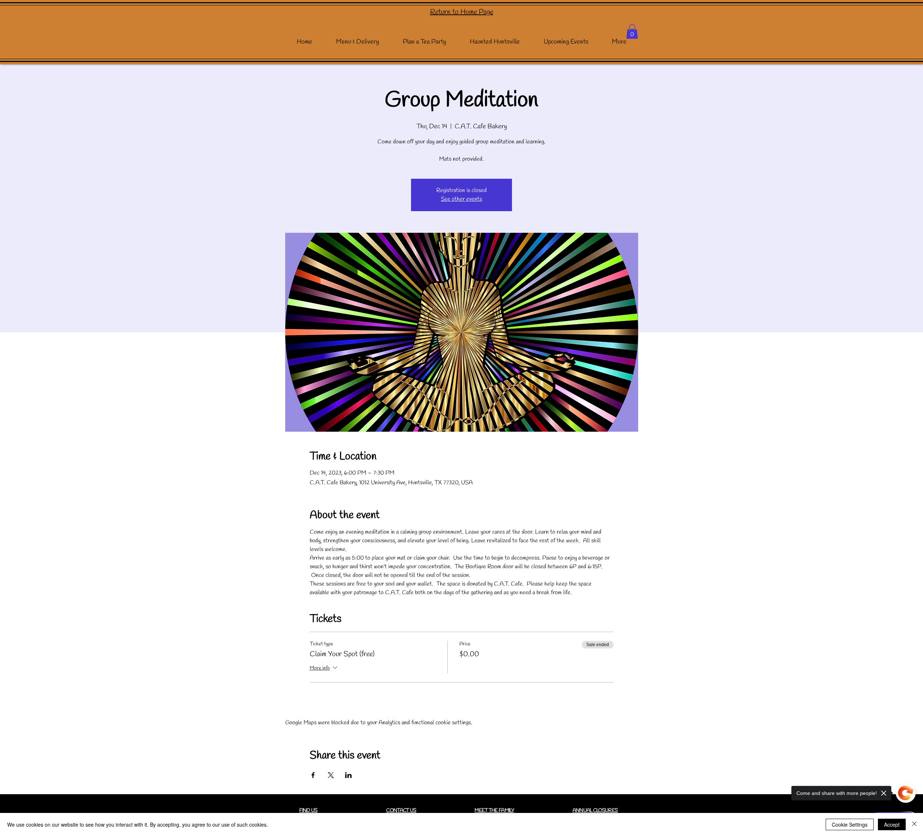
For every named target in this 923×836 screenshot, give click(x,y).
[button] (632, 31)
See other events (461, 199)
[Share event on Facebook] (313, 775)
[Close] (914, 824)
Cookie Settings (849, 824)
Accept (892, 824)
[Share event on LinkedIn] (348, 775)
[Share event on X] (330, 775)
